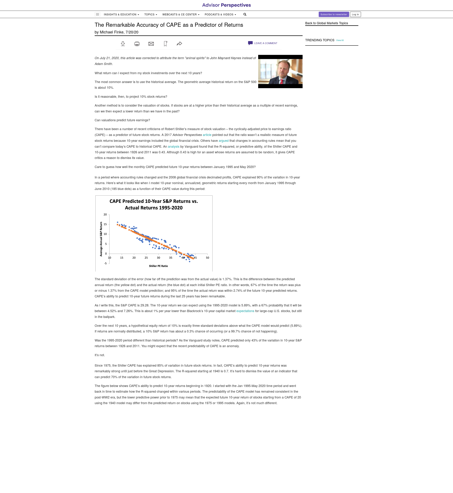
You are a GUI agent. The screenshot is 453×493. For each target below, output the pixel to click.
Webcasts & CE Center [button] (180, 14)
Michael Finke (112, 32)
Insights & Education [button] (120, 14)
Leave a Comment (265, 43)
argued (224, 140)
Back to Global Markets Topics (326, 23)
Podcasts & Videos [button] (219, 14)
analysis (173, 146)
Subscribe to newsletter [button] (334, 14)
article (207, 134)
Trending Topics (319, 40)
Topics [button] (149, 14)
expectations (245, 310)
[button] (123, 44)
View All (340, 40)
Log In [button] (355, 14)
